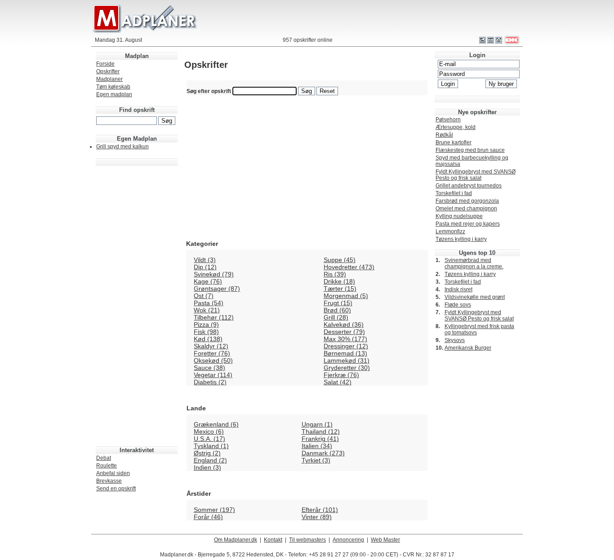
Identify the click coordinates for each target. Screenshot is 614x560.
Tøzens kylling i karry (461, 239)
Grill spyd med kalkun (122, 146)
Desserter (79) (344, 331)
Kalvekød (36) (344, 324)
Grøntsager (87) (217, 288)
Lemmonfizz (450, 231)
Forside (105, 64)
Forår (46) (208, 516)
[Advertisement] (137, 301)
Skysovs (455, 340)
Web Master (385, 540)
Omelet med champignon (466, 208)
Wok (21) (207, 310)
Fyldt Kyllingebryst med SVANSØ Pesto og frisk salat (476, 175)
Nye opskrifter (477, 112)
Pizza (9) (206, 324)
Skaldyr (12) (211, 346)
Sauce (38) (209, 367)
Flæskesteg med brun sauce (470, 150)
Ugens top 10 (477, 252)
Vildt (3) (205, 259)
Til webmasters (307, 540)
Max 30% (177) (345, 338)
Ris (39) (335, 274)
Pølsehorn (448, 119)
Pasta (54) (208, 303)
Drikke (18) (339, 281)
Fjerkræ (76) (341, 374)
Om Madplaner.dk (235, 540)
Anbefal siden (113, 473)
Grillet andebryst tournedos (469, 185)
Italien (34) (317, 445)
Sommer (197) (214, 509)
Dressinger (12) (346, 346)
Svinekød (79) (214, 274)
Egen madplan (114, 94)
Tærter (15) (340, 288)
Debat (103, 458)
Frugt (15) (338, 303)
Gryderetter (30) (347, 367)
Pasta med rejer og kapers (468, 224)
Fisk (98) (206, 331)
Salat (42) (337, 382)
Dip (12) (205, 267)
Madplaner (109, 79)
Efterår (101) (320, 509)
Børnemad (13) (345, 353)
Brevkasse (109, 481)
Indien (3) (207, 467)
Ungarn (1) (317, 424)
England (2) (210, 460)
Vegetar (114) (213, 374)
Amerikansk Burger (468, 348)
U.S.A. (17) (209, 438)
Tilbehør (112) (214, 317)
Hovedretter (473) (349, 267)
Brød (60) (337, 310)
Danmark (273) (323, 453)
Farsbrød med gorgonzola (467, 201)
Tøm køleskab (113, 87)
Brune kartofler (454, 142)
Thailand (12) (321, 431)
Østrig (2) (207, 453)
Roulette (106, 465)
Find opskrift (137, 110)
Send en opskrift (116, 488)
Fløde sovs (458, 305)
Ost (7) (204, 295)
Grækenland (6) (216, 424)
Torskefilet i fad (454, 193)
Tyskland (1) (211, 445)
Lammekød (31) (346, 360)
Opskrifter (108, 71)
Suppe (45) (340, 259)
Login (477, 55)
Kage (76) (208, 281)
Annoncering (348, 540)
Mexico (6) (209, 431)
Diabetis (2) (210, 382)
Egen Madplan (137, 138)
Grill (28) (336, 317)
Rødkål (444, 135)
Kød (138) (208, 338)
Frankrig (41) (320, 438)
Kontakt (273, 540)
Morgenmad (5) (346, 295)
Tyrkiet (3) (316, 460)
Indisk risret (458, 289)
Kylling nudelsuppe (459, 216)
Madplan (137, 56)
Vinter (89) (317, 516)
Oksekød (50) (213, 360)
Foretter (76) (212, 353)
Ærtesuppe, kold (456, 127)
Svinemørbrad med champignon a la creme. (474, 263)
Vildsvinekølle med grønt (475, 297)
